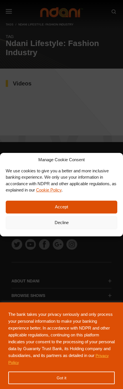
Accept (61, 206)
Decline (62, 222)
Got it (61, 378)
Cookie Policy (48, 189)
